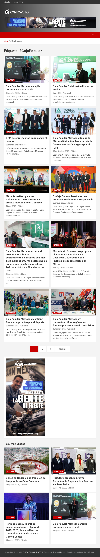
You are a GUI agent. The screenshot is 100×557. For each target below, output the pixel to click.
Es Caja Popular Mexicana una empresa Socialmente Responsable (73, 198)
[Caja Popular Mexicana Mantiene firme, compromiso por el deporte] (26, 302)
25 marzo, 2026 (12, 145)
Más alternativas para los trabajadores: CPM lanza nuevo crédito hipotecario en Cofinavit (24, 199)
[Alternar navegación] (7, 35)
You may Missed (15, 443)
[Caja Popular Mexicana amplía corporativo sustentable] (26, 69)
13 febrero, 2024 (60, 329)
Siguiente (62, 349)
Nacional (11, 132)
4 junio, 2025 (11, 206)
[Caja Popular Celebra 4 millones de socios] (73, 69)
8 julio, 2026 (58, 93)
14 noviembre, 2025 (61, 151)
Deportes (11, 313)
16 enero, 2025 (12, 274)
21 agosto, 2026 (12, 485)
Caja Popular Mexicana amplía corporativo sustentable (23, 88)
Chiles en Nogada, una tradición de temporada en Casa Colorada (26, 479)
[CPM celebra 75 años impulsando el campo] (26, 121)
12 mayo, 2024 (59, 267)
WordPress (89, 552)
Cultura (10, 80)
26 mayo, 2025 (59, 203)
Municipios (58, 472)
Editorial (24, 93)
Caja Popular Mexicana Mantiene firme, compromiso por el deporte (25, 320)
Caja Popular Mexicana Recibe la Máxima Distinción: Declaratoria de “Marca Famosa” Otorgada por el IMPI (72, 142)
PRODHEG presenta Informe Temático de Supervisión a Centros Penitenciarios (73, 481)
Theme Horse (59, 552)
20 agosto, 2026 (59, 488)
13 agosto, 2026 (12, 93)
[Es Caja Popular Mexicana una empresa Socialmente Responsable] (73, 179)
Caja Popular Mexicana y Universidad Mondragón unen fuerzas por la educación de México (73, 322)
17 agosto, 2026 (12, 540)
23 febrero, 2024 (13, 326)
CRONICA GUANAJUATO (30, 552)
